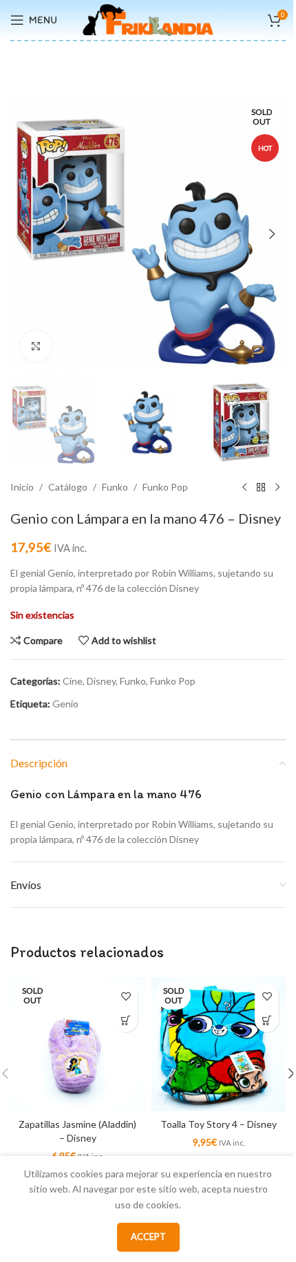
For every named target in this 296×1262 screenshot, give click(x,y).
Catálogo (67, 487)
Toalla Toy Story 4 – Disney (218, 1124)
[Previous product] (244, 488)
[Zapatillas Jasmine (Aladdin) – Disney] (77, 1044)
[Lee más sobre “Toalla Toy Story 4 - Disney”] (267, 1020)
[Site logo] (148, 19)
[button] (24, 234)
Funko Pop (165, 487)
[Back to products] (261, 488)
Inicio (22, 487)
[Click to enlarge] (36, 345)
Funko (115, 487)
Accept (148, 1236)
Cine (73, 681)
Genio (65, 703)
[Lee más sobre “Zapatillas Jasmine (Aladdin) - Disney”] (126, 1020)
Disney (101, 681)
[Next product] (277, 488)
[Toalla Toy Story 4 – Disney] (218, 1044)
